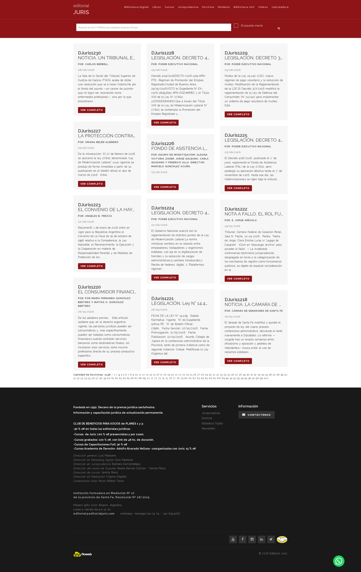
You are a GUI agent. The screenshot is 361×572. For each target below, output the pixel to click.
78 (178, 378)
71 (152, 378)
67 (136, 378)
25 (191, 374)
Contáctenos (259, 414)
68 (140, 378)
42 (255, 374)
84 (202, 378)
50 (285, 374)
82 (194, 378)
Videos (263, 7)
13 (147, 374)
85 (206, 378)
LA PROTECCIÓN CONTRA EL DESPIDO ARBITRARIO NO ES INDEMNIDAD (107, 133)
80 (186, 378)
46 (270, 374)
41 (251, 374)
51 (74, 378)
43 (259, 374)
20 (172, 374)
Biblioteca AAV (244, 7)
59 (104, 378)
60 (108, 378)
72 (155, 378)
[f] (242, 539)
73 (159, 378)
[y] (233, 539)
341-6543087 (171, 513)
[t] (271, 539)
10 (136, 374)
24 (187, 374)
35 (228, 374)
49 (282, 374)
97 (253, 378)
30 (210, 374)
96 (249, 378)
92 (234, 378)
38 (240, 374)
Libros (156, 7)
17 (161, 374)
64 (124, 378)
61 (112, 378)
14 (150, 374)
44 (262, 374)
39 (244, 374)
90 (227, 378)
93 (238, 378)
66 (132, 378)
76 (170, 378)
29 (206, 374)
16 (157, 374)
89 (223, 378)
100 (266, 378)
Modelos (224, 7)
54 (85, 378)
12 (143, 374)
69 (144, 378)
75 (166, 378)
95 (245, 378)
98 (257, 378)
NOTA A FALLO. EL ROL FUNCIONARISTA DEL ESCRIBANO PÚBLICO (254, 212)
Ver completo (91, 110)
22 (179, 374)
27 (198, 374)
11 (140, 374)
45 (266, 374)
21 (176, 374)
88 (219, 378)
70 (148, 378)
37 (236, 374)
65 (128, 378)
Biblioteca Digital (136, 7)
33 (221, 374)
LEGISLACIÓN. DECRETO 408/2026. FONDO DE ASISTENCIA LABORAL (254, 138)
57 (97, 378)
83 (198, 378)
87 (214, 378)
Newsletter (208, 428)
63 (120, 378)
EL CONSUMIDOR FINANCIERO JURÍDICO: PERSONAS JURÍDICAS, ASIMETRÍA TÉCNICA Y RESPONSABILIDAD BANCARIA (107, 290)
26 (194, 374)
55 (89, 378)
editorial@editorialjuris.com (94, 513)
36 (232, 374)
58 (100, 378)
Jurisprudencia (188, 7)
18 (164, 374)
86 (210, 378)
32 (217, 374)
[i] (252, 539)
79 (181, 378)
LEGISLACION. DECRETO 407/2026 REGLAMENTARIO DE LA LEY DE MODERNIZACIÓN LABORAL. (180, 210)
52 (78, 378)
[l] (261, 539)
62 (116, 378)
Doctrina (208, 7)
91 (231, 378)
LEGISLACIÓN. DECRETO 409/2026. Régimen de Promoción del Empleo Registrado (180, 55)
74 (163, 378)
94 (242, 378)
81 (190, 378)
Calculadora (280, 7)
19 (168, 374)
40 (248, 374)
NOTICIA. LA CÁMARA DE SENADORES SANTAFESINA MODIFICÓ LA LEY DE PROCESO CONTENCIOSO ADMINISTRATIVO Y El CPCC (254, 302)
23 (183, 374)
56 (93, 378)
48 (278, 374)
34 (225, 374)
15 (154, 374)
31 (214, 374)
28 (202, 374)
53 (81, 378)
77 (174, 378)
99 (261, 378)
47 (274, 374)
